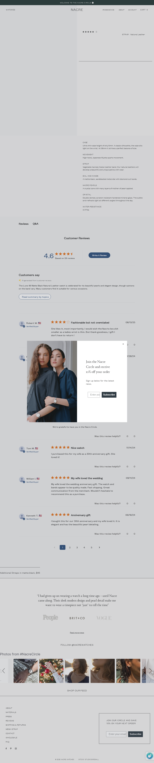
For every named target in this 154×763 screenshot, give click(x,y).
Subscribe (109, 394)
